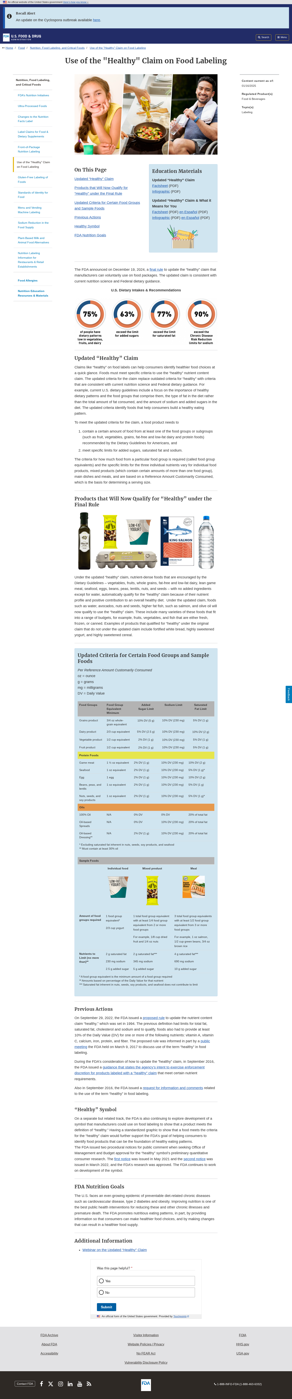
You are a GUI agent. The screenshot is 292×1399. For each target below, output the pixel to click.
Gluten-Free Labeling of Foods (33, 179)
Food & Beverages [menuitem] (253, 98)
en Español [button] (188, 212)
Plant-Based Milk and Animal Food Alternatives (33, 240)
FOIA (242, 1335)
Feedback (288, 694)
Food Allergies (28, 280)
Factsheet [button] (160, 186)
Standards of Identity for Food (33, 195)
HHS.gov (242, 1344)
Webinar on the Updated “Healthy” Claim (114, 1250)
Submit (106, 1307)
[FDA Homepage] (22, 37)
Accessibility (49, 1353)
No (107, 1292)
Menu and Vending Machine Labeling (30, 210)
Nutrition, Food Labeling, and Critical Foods (57, 47)
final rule (156, 270)
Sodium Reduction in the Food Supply (33, 225)
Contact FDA (25, 1383)
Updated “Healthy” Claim (94, 179)
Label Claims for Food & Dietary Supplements (33, 134)
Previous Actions (87, 217)
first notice (122, 1159)
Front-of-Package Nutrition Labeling (29, 149)
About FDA (49, 1344)
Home (9, 47)
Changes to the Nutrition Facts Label (33, 119)
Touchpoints (180, 1316)
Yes (107, 1281)
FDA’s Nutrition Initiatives (33, 95)
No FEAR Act (145, 1353)
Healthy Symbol (87, 226)
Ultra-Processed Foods (32, 106)
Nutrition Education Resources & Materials (33, 293)
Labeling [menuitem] (247, 112)
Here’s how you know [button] (75, 2)
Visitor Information (146, 1335)
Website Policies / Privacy (146, 1344)
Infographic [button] (161, 192)
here (96, 20)
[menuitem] (259, 84)
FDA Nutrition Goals (90, 235)
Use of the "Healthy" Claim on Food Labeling (33, 164)
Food (21, 47)
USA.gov (242, 1353)
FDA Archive (49, 1335)
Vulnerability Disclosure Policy (146, 1362)
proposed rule (154, 1018)
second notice (195, 1159)
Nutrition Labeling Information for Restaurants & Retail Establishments (31, 259)
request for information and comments (173, 1088)
